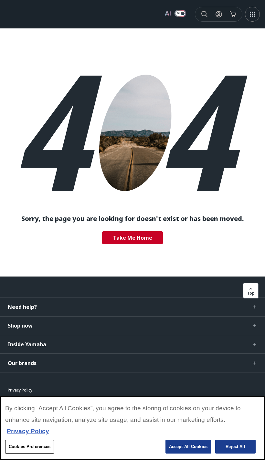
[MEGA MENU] (252, 14)
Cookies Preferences (29, 446)
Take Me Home (132, 237)
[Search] (204, 14)
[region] (132, 428)
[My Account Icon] (219, 14)
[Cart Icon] (233, 14)
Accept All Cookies (188, 446)
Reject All (235, 446)
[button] (132, 307)
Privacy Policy (28, 431)
